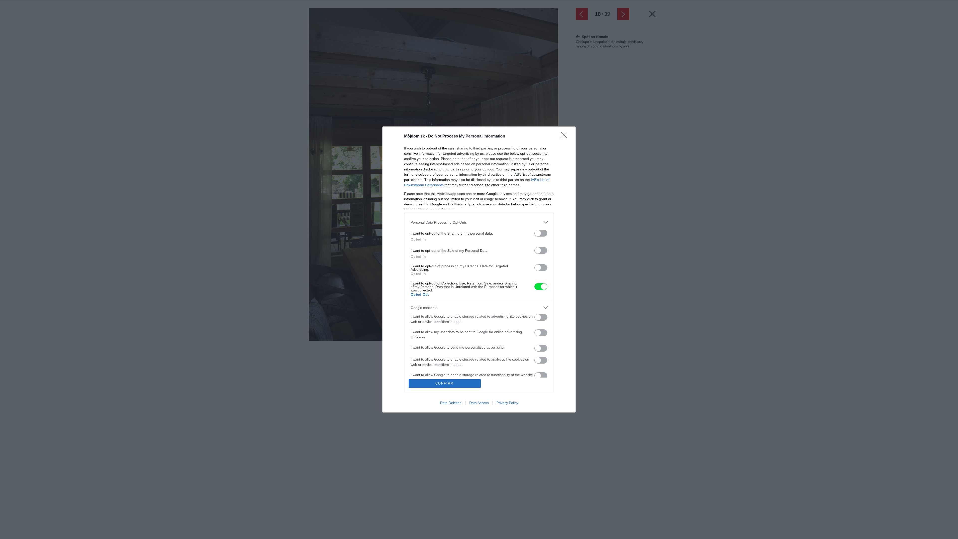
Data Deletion (451, 403)
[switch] (540, 233)
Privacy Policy (507, 403)
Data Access (479, 403)
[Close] (565, 136)
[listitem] (479, 222)
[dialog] (479, 269)
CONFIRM (444, 383)
